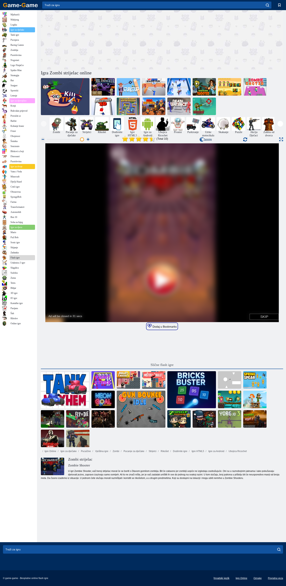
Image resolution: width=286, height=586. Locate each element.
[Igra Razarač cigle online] (191, 389)
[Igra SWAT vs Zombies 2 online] (204, 419)
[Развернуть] (281, 139)
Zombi (115, 451)
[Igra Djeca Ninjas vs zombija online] (229, 399)
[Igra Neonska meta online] (103, 399)
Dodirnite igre (179, 451)
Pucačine (85, 451)
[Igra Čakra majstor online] (179, 87)
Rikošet (164, 451)
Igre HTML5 (197, 451)
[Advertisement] (101, 39)
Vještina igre (101, 451)
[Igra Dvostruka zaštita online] (153, 106)
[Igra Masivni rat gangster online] (77, 438)
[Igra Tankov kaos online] (65, 389)
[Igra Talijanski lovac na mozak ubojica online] (128, 106)
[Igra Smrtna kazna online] (179, 106)
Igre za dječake (68, 451)
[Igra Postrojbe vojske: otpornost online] (255, 399)
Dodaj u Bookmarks (164, 326)
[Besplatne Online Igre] (20, 5)
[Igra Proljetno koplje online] (255, 380)
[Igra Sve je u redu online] (229, 380)
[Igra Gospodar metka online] (128, 380)
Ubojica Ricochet (237, 451)
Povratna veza (275, 578)
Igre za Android (216, 451)
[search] (267, 5)
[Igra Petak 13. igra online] (52, 438)
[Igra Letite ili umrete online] (77, 419)
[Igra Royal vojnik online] (204, 106)
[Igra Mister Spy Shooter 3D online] (153, 87)
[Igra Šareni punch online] (103, 380)
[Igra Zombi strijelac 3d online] (255, 87)
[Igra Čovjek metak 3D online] (103, 106)
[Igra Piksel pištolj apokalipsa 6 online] (52, 419)
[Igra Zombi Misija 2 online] (179, 419)
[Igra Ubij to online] (65, 96)
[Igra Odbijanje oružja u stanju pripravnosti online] (141, 409)
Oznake (258, 578)
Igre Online (50, 451)
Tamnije (208, 139)
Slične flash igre (162, 365)
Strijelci (152, 451)
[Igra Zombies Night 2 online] (255, 419)
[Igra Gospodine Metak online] (153, 380)
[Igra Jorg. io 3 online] (229, 419)
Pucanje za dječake (133, 451)
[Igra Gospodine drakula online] (103, 87)
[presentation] (43, 124)
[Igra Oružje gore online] (128, 87)
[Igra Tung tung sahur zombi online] (229, 87)
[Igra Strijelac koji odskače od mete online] (204, 87)
